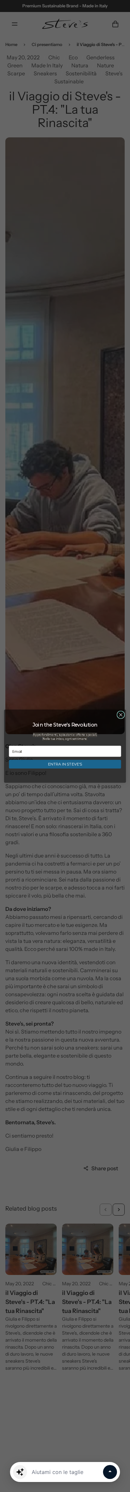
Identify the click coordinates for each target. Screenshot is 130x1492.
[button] (20, 1472)
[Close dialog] (120, 714)
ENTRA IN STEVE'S (65, 764)
